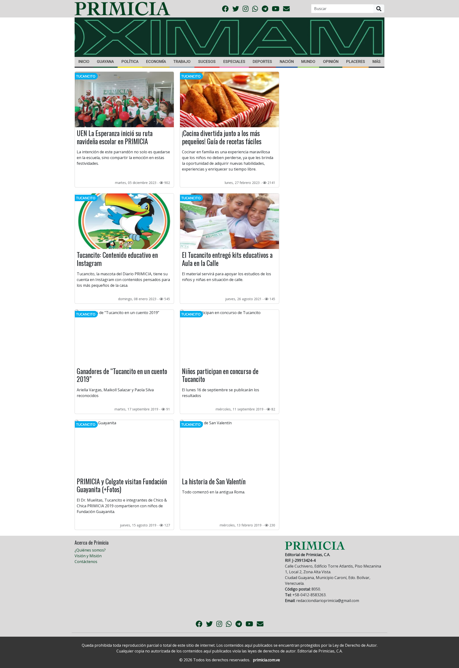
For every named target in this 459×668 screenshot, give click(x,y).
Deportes (262, 61)
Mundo (308, 61)
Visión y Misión (88, 555)
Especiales (234, 61)
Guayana (105, 61)
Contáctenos (86, 561)
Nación (287, 61)
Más (376, 61)
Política (129, 61)
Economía (156, 61)
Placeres (355, 61)
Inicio (83, 61)
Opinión (331, 61)
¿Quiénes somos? (90, 550)
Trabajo (182, 61)
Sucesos (207, 61)
